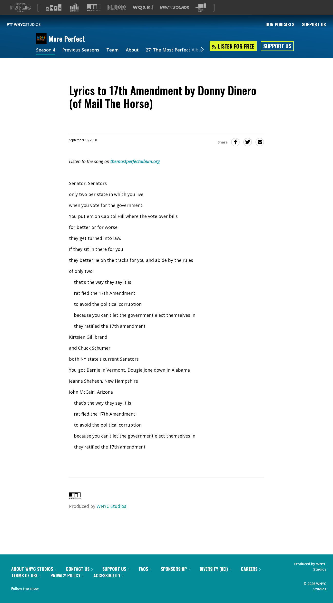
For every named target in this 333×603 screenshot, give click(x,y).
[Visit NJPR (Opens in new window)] (116, 7)
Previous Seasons (80, 50)
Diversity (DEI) (214, 569)
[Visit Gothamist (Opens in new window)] (74, 7)
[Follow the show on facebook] (45, 587)
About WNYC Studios (32, 569)
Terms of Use (24, 575)
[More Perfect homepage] (42, 38)
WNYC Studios (111, 506)
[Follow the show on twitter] (55, 587)
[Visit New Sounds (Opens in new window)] (174, 7)
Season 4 (45, 50)
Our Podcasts (279, 24)
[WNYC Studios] (75, 497)
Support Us (314, 24)
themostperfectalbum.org (135, 161)
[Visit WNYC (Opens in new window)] (53, 7)
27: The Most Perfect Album (175, 50)
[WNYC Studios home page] (30, 24)
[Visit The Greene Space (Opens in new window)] (201, 7)
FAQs (143, 569)
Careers (249, 569)
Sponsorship (174, 569)
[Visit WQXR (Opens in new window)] (143, 7)
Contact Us (77, 569)
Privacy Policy (65, 575)
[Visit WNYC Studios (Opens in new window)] (93, 7)
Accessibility (106, 575)
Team (112, 50)
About (132, 50)
